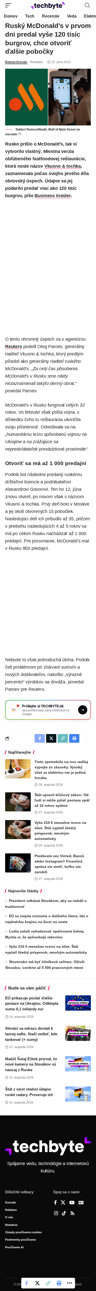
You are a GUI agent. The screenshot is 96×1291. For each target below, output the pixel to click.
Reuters (13, 346)
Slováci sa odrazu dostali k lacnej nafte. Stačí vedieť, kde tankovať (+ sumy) (31, 1034)
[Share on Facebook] (26, 1283)
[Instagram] (56, 1214)
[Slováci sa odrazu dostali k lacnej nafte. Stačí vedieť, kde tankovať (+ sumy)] (78, 1033)
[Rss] (72, 1214)
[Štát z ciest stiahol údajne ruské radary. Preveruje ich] (78, 1094)
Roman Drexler (16, 62)
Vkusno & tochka (62, 166)
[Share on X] (37, 1283)
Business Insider (52, 195)
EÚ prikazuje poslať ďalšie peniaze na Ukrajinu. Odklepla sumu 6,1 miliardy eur (31, 1003)
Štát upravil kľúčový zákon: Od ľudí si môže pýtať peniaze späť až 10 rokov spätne (62, 800)
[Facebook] (55, 1203)
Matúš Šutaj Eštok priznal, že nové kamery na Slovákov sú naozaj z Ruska (31, 1064)
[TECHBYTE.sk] (48, 5)
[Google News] (81, 1203)
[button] (9, 5)
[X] (63, 1203)
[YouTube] (72, 1203)
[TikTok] (64, 1214)
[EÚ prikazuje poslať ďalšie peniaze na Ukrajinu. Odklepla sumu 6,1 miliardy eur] (78, 1003)
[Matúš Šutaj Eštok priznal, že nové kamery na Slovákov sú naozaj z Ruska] (78, 1063)
